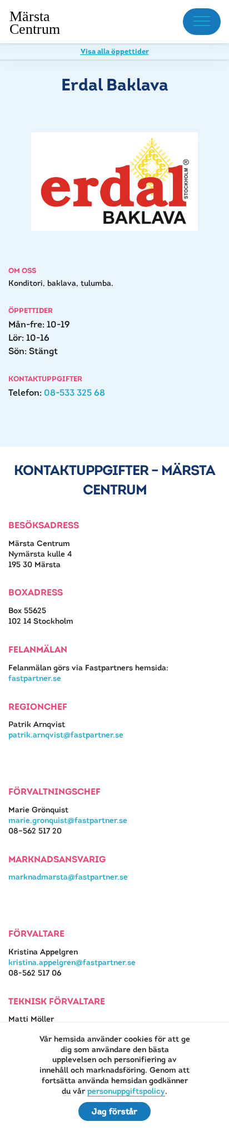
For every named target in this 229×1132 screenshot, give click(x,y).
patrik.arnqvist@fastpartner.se (65, 735)
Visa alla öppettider (115, 51)
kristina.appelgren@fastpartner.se (72, 962)
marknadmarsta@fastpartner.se (68, 877)
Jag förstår (114, 1111)
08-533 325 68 (74, 392)
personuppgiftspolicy (126, 1091)
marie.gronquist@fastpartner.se (67, 820)
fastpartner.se (34, 678)
